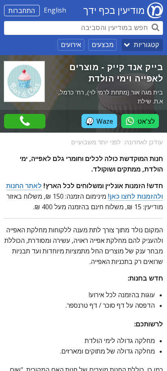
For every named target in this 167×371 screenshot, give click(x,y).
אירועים (71, 45)
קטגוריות (146, 44)
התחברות (22, 10)
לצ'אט (146, 121)
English (55, 10)
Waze (104, 121)
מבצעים (102, 45)
